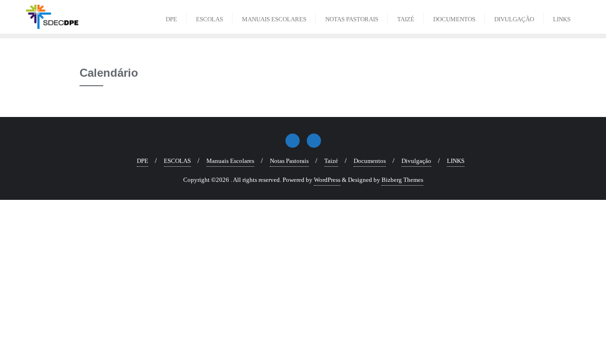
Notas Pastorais (289, 160)
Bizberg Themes (402, 179)
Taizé (331, 160)
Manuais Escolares (230, 160)
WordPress (327, 179)
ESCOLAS (177, 160)
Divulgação (416, 160)
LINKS (455, 160)
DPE (142, 160)
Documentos (370, 160)
